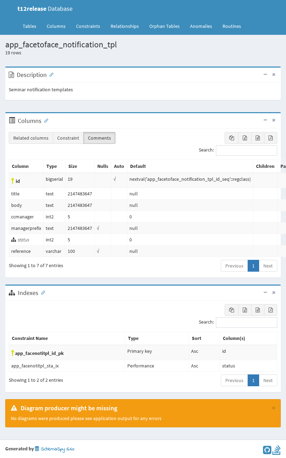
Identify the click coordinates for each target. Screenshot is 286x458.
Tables (32, 26)
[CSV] (257, 138)
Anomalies (201, 26)
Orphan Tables (164, 26)
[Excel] (244, 138)
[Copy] (232, 138)
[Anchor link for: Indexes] (41, 292)
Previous (234, 266)
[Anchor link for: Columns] (45, 120)
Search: (206, 150)
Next (268, 266)
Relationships (125, 26)
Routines (232, 26)
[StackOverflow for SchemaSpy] (276, 452)
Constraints (88, 26)
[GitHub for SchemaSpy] (267, 452)
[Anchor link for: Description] (50, 74)
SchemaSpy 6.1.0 (56, 449)
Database (45, 9)
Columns (56, 26)
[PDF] (270, 138)
